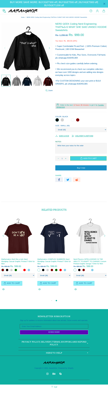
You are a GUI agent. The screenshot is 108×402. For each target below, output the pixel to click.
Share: (58, 175)
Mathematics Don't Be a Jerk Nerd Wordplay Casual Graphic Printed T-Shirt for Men (18, 261)
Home (23, 17)
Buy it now (81, 168)
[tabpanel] (18, 256)
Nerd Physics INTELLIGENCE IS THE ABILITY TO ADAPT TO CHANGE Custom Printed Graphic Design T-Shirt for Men (89, 261)
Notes (58, 142)
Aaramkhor (22, 11)
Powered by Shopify (65, 368)
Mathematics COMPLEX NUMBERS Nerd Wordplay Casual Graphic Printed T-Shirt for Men (54, 261)
